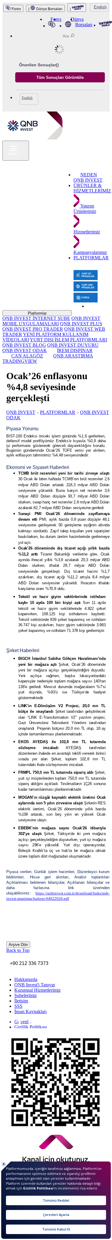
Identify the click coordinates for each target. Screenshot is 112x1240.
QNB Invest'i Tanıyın (34, 984)
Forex (16, 9)
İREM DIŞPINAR (75, 350)
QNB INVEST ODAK (24, 350)
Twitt (25, 1023)
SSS (18, 1006)
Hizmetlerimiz (86, 231)
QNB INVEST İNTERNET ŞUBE (36, 318)
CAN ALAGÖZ (27, 355)
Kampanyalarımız (90, 252)
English (100, 7)
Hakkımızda (25, 979)
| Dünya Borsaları (45, 9)
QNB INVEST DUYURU (73, 345)
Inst (6, 1023)
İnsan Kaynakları (30, 1011)
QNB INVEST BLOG (24, 345)
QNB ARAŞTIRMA (73, 355)
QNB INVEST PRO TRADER (32, 329)
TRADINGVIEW (19, 361)
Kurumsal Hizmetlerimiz (37, 990)
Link (31, 1024)
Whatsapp (53, 1025)
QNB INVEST (20, 412)
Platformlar (37, 313)
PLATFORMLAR (91, 257)
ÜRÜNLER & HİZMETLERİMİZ (92, 188)
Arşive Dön (18, 944)
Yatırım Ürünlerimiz (84, 208)
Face (15, 1023)
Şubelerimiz (25, 995)
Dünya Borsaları (81, 22)
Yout (40, 1024)
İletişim (21, 1000)
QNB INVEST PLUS (81, 323)
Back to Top (18, 950)
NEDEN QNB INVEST (87, 177)
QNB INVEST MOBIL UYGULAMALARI (51, 321)
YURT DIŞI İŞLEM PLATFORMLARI (68, 339)
